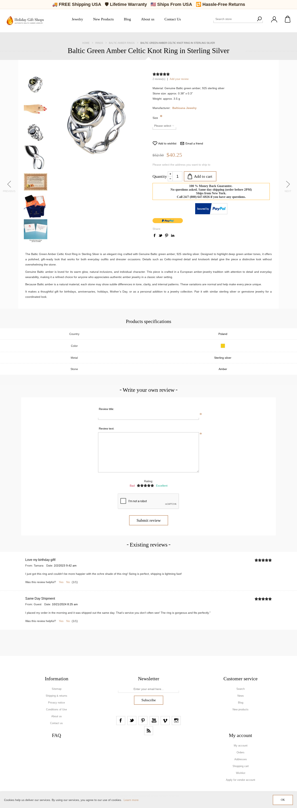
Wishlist (240, 773)
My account (241, 745)
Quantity (160, 176)
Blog (240, 702)
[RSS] (148, 730)
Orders (240, 752)
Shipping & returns (56, 695)
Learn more (131, 800)
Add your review (179, 78)
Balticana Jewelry (184, 108)
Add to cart (203, 176)
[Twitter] (131, 720)
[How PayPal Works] (211, 213)
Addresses (240, 759)
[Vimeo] (165, 720)
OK (283, 799)
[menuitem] (56, 689)
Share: (157, 228)
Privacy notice (56, 702)
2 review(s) (159, 78)
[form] (148, 689)
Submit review (149, 520)
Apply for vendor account (240, 779)
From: (29, 565)
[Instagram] (176, 720)
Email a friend (194, 143)
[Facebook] (120, 720)
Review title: (106, 409)
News (240, 695)
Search (259, 19)
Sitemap (56, 688)
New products (241, 709)
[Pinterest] (142, 720)
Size (156, 117)
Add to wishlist (167, 143)
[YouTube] (154, 720)
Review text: (106, 428)
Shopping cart (288, 19)
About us (56, 716)
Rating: (148, 481)
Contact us (56, 723)
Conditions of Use (56, 709)
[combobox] (234, 19)
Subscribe (148, 700)
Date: (49, 565)
